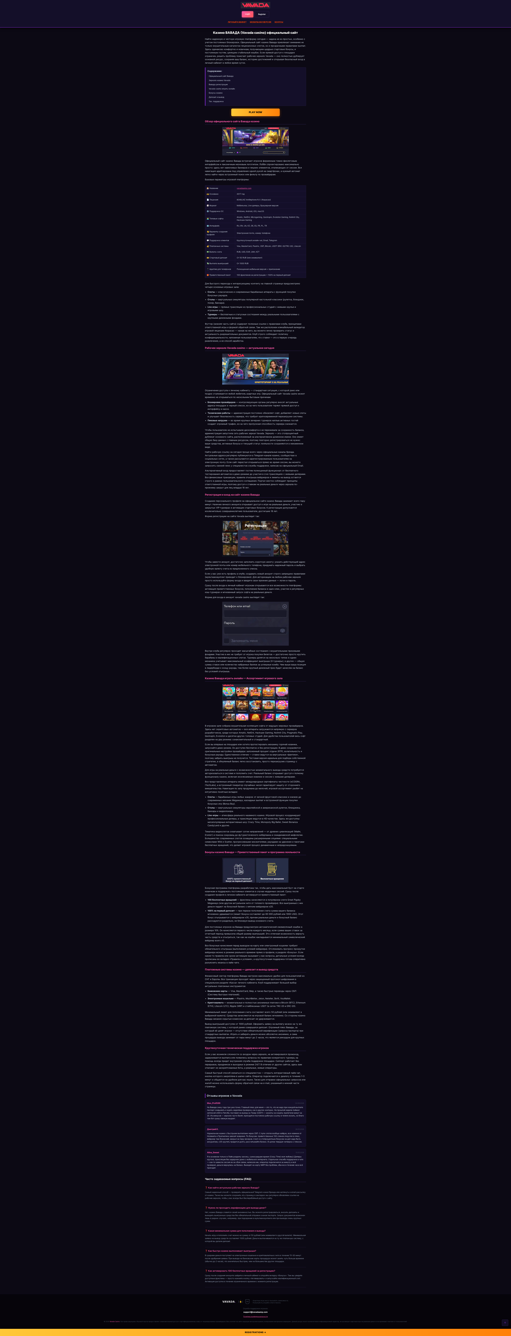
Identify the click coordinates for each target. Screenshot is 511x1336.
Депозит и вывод (216, 97)
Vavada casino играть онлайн (222, 89)
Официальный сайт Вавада (221, 76)
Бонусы (279, 22)
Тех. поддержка (216, 101)
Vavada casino (290, 393)
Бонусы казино (215, 93)
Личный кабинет (237, 22)
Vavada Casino (115, 1321)
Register (262, 14)
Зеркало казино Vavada (219, 80)
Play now (255, 112)
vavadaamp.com (244, 188)
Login (247, 14)
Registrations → (255, 1332)
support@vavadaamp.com (255, 1312)
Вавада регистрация (218, 84)
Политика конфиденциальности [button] (255, 1317)
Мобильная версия (260, 22)
